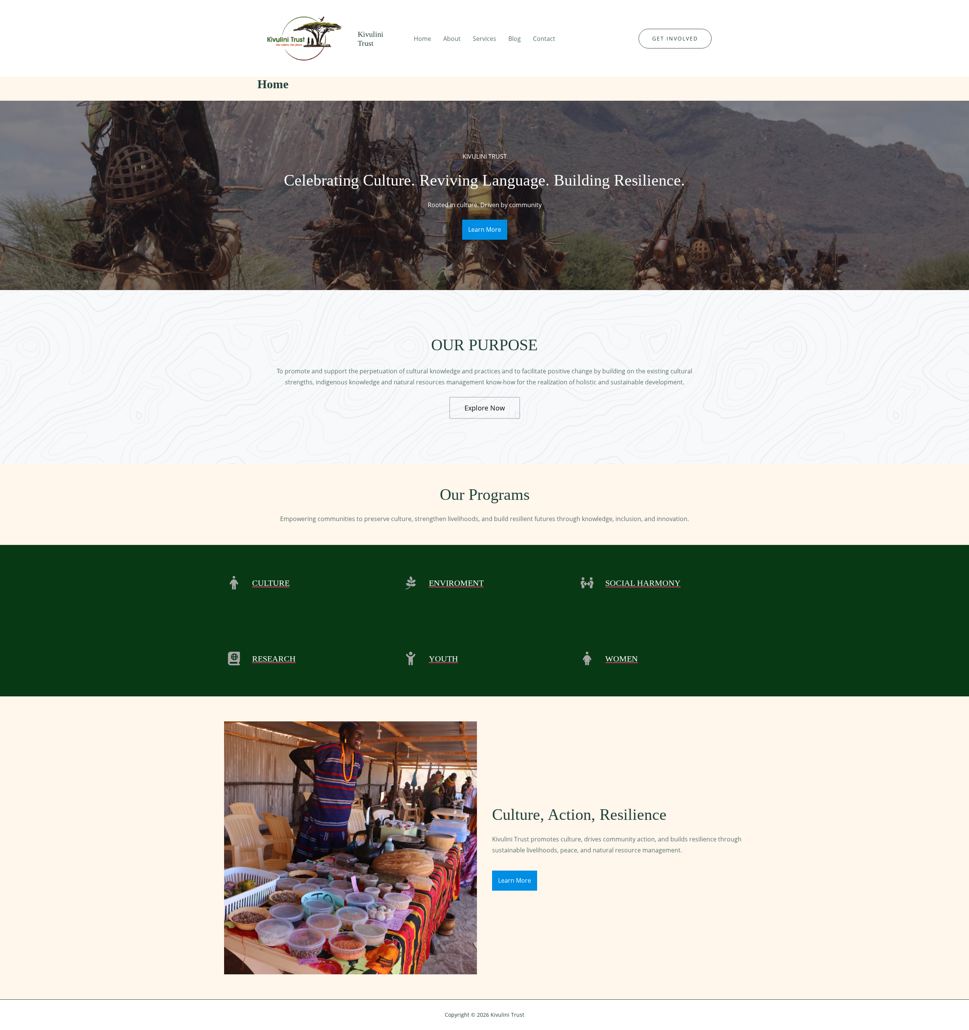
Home (422, 38)
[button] (675, 38)
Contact (544, 38)
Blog (514, 38)
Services (484, 38)
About (452, 38)
